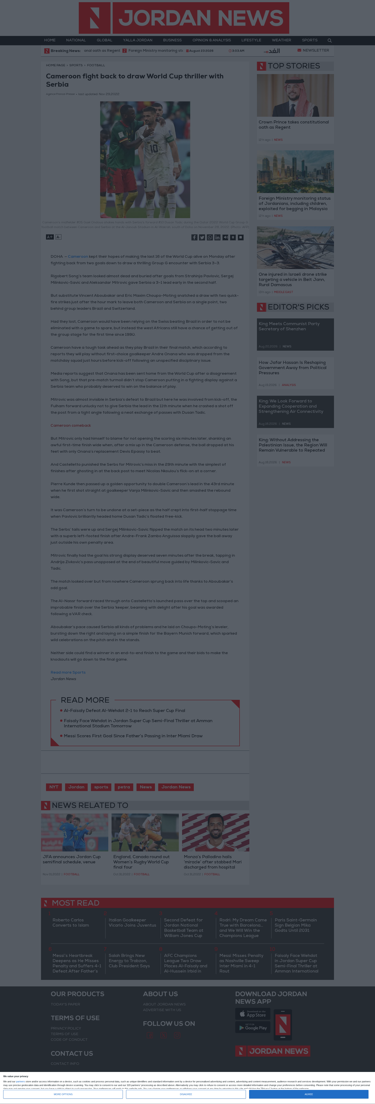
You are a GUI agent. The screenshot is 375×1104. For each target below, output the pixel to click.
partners (20, 1081)
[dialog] (187, 1088)
